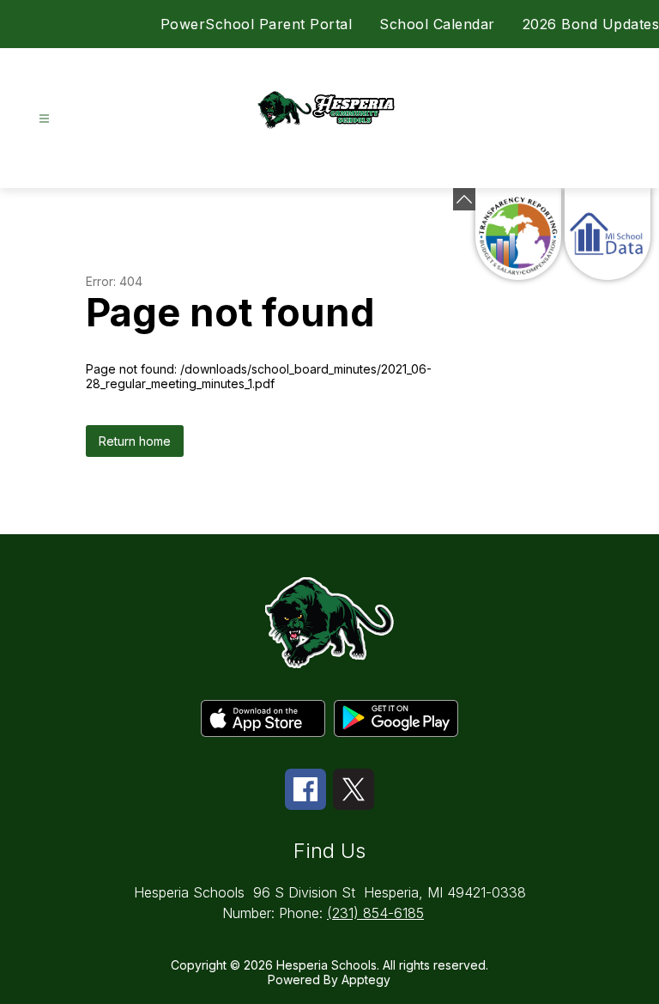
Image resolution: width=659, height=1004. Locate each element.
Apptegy (366, 979)
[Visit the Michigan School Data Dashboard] (607, 234)
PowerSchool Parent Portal (256, 24)
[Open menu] (44, 119)
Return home (135, 441)
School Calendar (437, 24)
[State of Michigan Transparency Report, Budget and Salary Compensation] (518, 234)
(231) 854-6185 (375, 913)
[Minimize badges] (464, 199)
